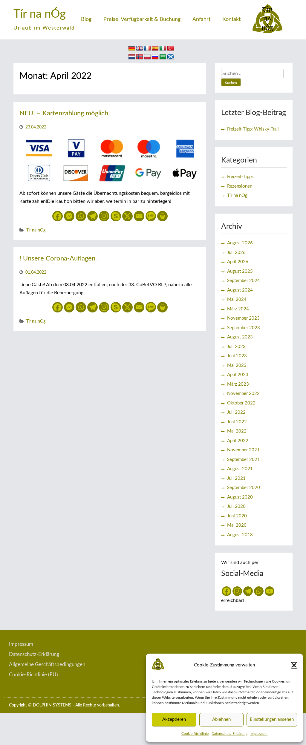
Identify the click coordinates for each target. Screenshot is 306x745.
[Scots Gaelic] (170, 57)
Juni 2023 (237, 356)
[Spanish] (155, 48)
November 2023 (243, 318)
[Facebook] (57, 216)
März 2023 (238, 384)
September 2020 (243, 487)
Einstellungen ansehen (272, 719)
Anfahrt (201, 19)
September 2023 (243, 328)
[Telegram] (92, 216)
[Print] (162, 216)
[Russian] (155, 57)
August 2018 (240, 535)
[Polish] (147, 57)
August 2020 (240, 497)
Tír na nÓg (39, 14)
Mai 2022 (237, 431)
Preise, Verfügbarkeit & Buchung (141, 19)
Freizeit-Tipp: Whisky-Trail (253, 129)
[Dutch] (131, 57)
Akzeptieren (174, 719)
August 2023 (240, 337)
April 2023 (237, 374)
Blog (86, 19)
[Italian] (162, 48)
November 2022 (243, 393)
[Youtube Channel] (269, 591)
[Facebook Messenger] (69, 216)
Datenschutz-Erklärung (229, 733)
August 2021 (240, 469)
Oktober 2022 (241, 403)
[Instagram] (104, 216)
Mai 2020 (237, 525)
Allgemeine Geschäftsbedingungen (47, 664)
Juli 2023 (236, 346)
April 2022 (237, 441)
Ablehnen (221, 719)
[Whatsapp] (81, 216)
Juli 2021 (236, 478)
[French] (147, 48)
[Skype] (116, 216)
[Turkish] (170, 48)
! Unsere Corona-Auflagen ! (59, 258)
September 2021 (243, 459)
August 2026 (240, 243)
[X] (127, 216)
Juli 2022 (236, 412)
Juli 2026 (236, 252)
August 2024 (240, 290)
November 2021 (243, 450)
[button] (294, 665)
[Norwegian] (139, 57)
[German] (131, 48)
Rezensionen (239, 186)
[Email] (139, 216)
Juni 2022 (237, 422)
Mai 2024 (237, 299)
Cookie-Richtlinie (195, 733)
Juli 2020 (236, 506)
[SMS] (151, 216)
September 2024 (243, 280)
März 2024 (238, 309)
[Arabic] (162, 57)
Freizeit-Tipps (240, 176)
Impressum (258, 733)
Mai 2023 (237, 365)
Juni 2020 (237, 516)
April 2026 (237, 262)
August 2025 (240, 271)
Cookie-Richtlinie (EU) (33, 674)
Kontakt (231, 19)
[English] (139, 48)
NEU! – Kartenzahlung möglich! (64, 113)
